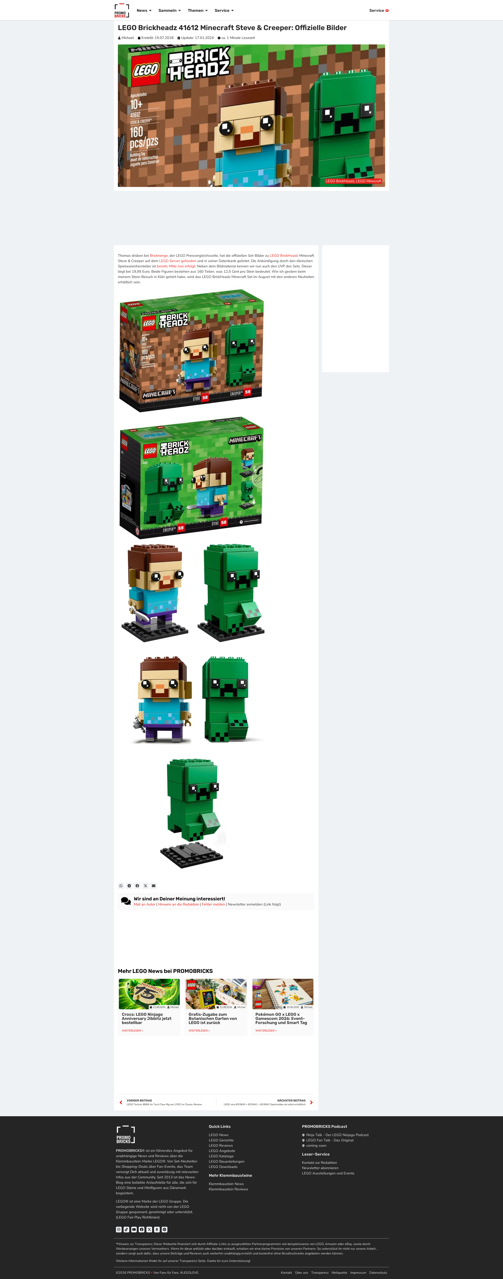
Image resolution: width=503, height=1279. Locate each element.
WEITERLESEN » (132, 1030)
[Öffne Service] (232, 10)
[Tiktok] (126, 1229)
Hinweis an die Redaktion (178, 904)
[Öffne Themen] (206, 10)
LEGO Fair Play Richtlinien (138, 1217)
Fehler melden (213, 904)
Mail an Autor (144, 904)
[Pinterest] (164, 1229)
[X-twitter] (149, 1229)
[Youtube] (134, 1229)
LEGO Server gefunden (177, 261)
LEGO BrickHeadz (284, 255)
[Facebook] (141, 1229)
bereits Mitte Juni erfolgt (176, 266)
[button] (121, 886)
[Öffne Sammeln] (180, 10)
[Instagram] (119, 1229)
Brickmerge (159, 255)
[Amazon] (157, 1229)
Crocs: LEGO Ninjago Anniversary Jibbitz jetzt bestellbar (146, 1018)
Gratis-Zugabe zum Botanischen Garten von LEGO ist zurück (213, 1018)
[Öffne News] (150, 10)
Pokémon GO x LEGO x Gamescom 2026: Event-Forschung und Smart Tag (281, 1018)
